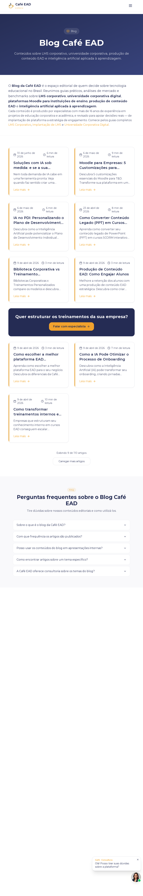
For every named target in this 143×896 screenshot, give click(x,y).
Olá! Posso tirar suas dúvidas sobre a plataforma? (112, 863)
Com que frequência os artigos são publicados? (49, 536)
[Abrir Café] (136, 877)
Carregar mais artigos (72, 461)
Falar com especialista (69, 326)
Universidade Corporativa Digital (86, 124)
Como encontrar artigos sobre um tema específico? (52, 559)
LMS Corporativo (19, 124)
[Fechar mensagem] (138, 859)
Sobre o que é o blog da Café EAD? (41, 525)
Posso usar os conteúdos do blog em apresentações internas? (60, 548)
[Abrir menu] (130, 5)
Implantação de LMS (46, 124)
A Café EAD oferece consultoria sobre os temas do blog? (56, 571)
